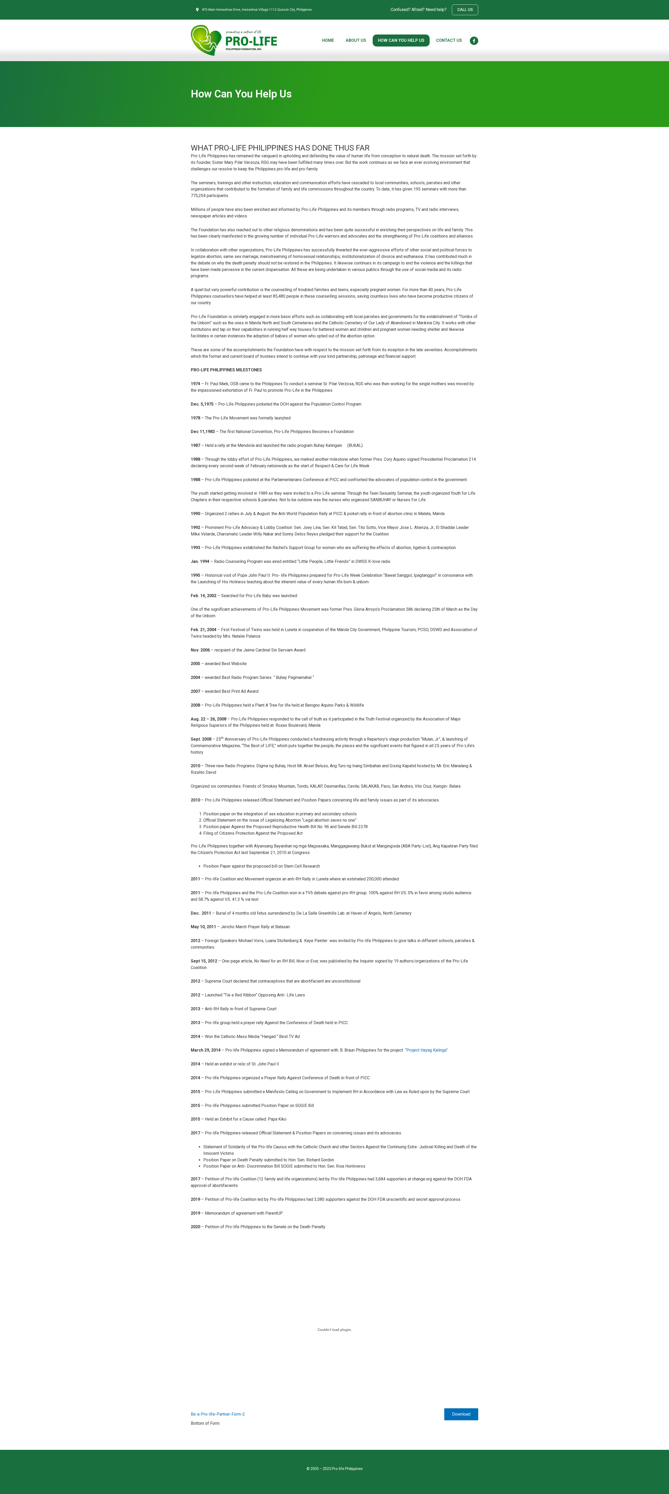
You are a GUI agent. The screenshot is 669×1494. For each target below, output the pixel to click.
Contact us (449, 40)
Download (461, 1414)
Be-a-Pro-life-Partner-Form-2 (218, 1414)
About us (356, 40)
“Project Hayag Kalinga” (426, 1050)
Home (328, 40)
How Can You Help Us (401, 40)
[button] (465, 9)
